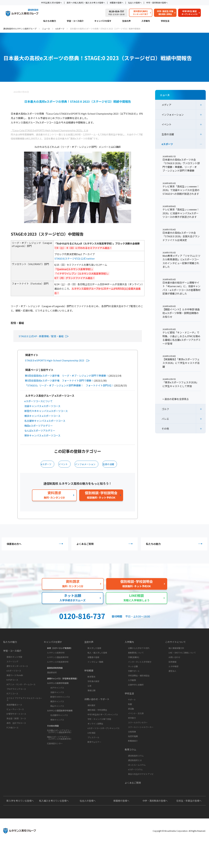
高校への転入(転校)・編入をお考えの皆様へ (86, 2)
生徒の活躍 (108, 464)
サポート (132, 699)
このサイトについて (175, 642)
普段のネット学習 (14, 656)
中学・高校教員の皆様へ (157, 2)
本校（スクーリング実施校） (59, 648)
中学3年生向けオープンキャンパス (103, 714)
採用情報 (172, 661)
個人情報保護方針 (176, 648)
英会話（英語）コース (16, 718)
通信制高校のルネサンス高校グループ (19, 28)
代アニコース (12, 693)
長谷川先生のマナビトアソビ (140, 774)
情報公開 (91, 690)
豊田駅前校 (52, 672)
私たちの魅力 (49, 21)
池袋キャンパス (57, 692)
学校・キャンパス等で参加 (99, 719)
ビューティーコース (15, 709)
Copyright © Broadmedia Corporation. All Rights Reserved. (179, 830)
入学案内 (145, 21)
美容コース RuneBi (15, 675)
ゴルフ (165, 409)
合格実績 (132, 731)
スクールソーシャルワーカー (140, 727)
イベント (63, 464)
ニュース (46, 28)
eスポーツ (60, 28)
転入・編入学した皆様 (97, 652)
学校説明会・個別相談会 (139, 675)
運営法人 (172, 670)
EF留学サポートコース (16, 713)
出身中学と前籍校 (136, 684)
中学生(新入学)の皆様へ (51, 2)
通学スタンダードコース (17, 666)
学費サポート (134, 670)
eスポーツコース (14, 670)
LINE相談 (91, 732)
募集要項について (136, 652)
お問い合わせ (174, 657)
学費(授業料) (133, 657)
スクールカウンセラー (138, 722)
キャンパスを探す (102, 21)
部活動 (131, 708)
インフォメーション (85, 464)
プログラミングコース (16, 688)
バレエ (165, 418)
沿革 (89, 685)
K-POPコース (12, 679)
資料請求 (91, 705)
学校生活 (165, 21)
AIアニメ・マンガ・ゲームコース (21, 684)
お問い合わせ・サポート (96, 699)
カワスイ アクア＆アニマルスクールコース (24, 699)
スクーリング (12, 661)
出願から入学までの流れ (139, 648)
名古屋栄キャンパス (59, 715)
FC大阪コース (12, 727)
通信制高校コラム (136, 755)
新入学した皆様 (94, 648)
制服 (130, 704)
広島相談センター (55, 743)
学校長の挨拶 (93, 681)
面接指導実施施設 (55, 667)
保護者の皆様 (93, 657)
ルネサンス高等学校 (56, 652)
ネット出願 (133, 666)
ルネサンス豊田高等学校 (58, 657)
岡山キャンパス (57, 705)
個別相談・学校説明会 (97, 709)
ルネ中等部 (173, 666)
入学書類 (132, 680)
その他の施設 (53, 725)
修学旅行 (132, 717)
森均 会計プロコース (16, 722)
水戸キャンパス (57, 687)
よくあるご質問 (85, 544)
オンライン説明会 (95, 723)
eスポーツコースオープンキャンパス (104, 728)
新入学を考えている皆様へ (20, 800)
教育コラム (130, 749)
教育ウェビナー (94, 741)
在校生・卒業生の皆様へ (188, 800)
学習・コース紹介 (75, 21)
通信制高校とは (135, 760)
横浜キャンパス (57, 701)
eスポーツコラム (135, 769)
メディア (166, 104)
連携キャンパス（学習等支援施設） (62, 678)
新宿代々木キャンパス (60, 696)
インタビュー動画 (95, 661)
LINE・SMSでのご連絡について (182, 652)
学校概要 (88, 670)
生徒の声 (126, 21)
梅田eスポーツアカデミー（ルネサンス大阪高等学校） (59, 737)
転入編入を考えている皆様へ (54, 800)
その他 (165, 428)
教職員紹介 (133, 740)
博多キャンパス (57, 719)
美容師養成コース (14, 704)
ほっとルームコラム (137, 764)
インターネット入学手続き (140, 661)
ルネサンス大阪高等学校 (58, 661)
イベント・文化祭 (136, 713)
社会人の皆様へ (135, 2)
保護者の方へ (14, 544)
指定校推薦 (133, 736)
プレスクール (93, 737)
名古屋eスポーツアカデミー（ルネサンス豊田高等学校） (59, 731)
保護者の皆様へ (116, 2)
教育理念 (91, 676)
